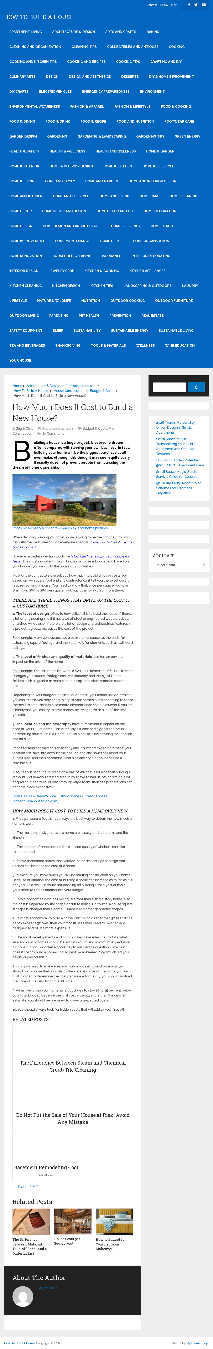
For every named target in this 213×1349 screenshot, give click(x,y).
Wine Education (180, 346)
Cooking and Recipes (86, 62)
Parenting (58, 316)
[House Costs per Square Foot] (73, 1221)
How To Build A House (39, 17)
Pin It (34, 1186)
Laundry (190, 286)
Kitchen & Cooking (101, 271)
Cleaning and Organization (35, 47)
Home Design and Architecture (72, 226)
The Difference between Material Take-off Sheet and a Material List (29, 1246)
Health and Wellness (116, 151)
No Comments (52, 433)
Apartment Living (25, 32)
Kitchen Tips (101, 286)
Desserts (130, 77)
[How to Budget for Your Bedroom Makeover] (114, 1222)
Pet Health (89, 316)
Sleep (58, 331)
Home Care (149, 196)
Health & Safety (24, 151)
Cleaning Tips (84, 47)
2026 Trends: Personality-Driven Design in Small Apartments (176, 427)
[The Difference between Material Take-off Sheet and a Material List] (31, 1222)
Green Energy (187, 136)
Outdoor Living (24, 316)
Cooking (177, 47)
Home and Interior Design (152, 181)
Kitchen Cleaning (25, 286)
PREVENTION (120, 316)
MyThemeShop (197, 1343)
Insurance (111, 256)
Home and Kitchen (26, 196)
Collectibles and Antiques (133, 47)
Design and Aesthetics (90, 77)
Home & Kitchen (117, 166)
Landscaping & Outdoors (148, 286)
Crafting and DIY (166, 62)
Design (52, 77)
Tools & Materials (108, 346)
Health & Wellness (67, 151)
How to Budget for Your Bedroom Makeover (111, 1244)
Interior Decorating (151, 256)
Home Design (20, 226)
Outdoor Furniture (174, 301)
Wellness (145, 346)
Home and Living (114, 196)
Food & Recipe (93, 121)
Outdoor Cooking (127, 301)
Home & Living (22, 181)
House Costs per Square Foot (67, 1241)
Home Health (162, 226)
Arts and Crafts (120, 32)
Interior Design (23, 271)
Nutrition (90, 301)
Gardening (57, 136)
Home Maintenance (72, 241)
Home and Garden (101, 181)
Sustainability (87, 331)
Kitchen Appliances (148, 271)
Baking (153, 32)
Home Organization (151, 241)
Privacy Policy (168, 4)
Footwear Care (179, 121)
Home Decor (20, 211)
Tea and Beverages (27, 346)
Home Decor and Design (64, 211)
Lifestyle (18, 301)
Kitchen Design (66, 286)
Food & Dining (22, 121)
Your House (20, 360)
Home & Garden (160, 151)
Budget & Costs (95, 429)
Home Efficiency (125, 226)
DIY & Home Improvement (171, 77)
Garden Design (23, 136)
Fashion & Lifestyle (132, 107)
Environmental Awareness (34, 107)
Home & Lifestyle (158, 166)
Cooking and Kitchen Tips (33, 62)
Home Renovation (25, 256)
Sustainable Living (176, 331)
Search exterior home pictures (84, 528)
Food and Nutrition (135, 121)
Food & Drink (58, 121)
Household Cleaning (72, 256)
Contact (152, 4)
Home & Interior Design (71, 166)
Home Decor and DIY (115, 211)
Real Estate (152, 316)
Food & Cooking (176, 107)
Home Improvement (27, 241)
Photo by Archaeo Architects (34, 528)
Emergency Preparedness (106, 92)
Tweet (22, 1187)
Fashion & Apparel (87, 107)
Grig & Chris (24, 429)
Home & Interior (24, 166)
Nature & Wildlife (54, 301)
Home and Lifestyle (71, 196)
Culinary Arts (22, 77)
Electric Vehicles (55, 92)
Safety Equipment (25, 331)
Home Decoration (160, 211)
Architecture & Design (73, 32)
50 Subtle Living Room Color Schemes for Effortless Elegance (178, 488)
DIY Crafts (18, 92)
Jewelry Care (61, 271)
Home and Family (60, 181)
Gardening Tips (150, 136)
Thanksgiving (67, 346)
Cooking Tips (128, 62)
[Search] (196, 387)
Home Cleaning (183, 196)
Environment (152, 92)
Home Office (111, 241)
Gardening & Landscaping (102, 136)
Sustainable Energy (129, 331)
